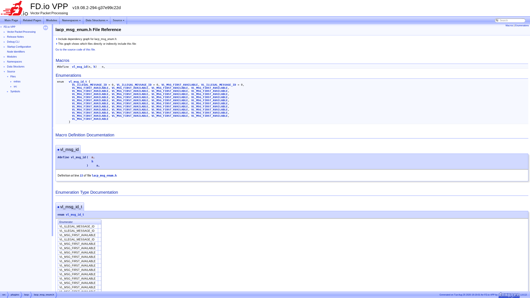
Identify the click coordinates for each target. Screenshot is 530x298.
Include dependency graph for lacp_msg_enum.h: (87, 39)
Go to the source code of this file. (75, 49)
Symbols (15, 91)
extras (17, 81)
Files (13, 76)
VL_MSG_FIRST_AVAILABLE (179, 84)
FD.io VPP (9, 26)
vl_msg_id (79, 66)
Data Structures (97, 21)
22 (81, 175)
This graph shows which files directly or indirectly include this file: (97, 43)
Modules (51, 20)
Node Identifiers (16, 51)
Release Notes (15, 36)
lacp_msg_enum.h (104, 175)
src (15, 86)
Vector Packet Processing (21, 31)
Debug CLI (13, 41)
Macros (509, 25)
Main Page (11, 20)
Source (119, 21)
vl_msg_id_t (78, 81)
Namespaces (71, 21)
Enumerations (522, 25)
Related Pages (32, 20)
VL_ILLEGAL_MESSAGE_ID (89, 84)
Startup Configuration (19, 46)
